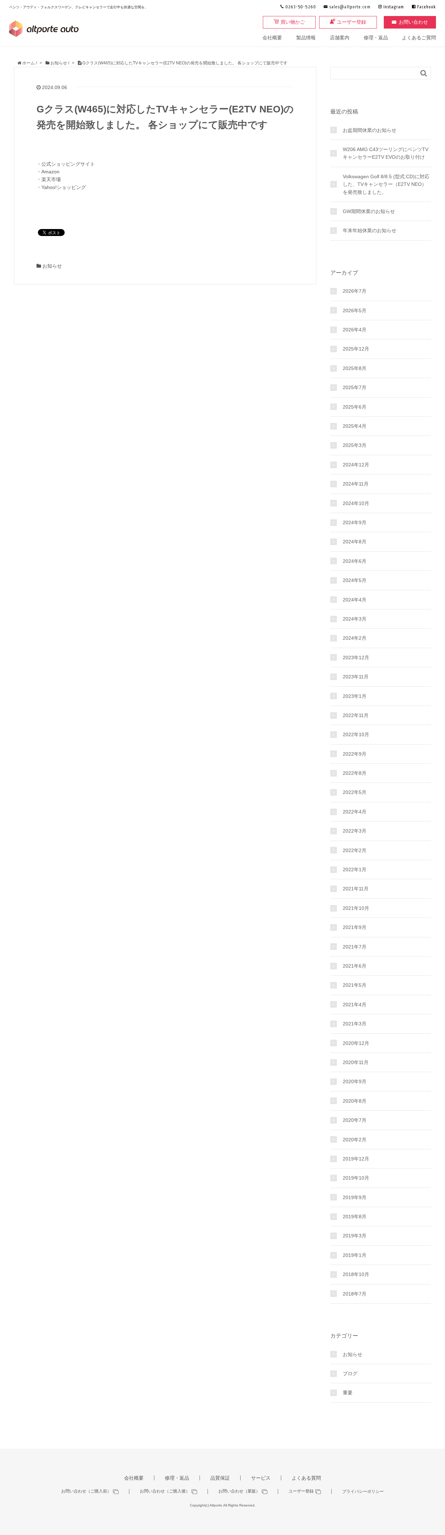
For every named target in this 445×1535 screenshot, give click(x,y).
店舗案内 (339, 37)
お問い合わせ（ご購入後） (165, 1491)
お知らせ (52, 266)
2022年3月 (354, 831)
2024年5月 (354, 580)
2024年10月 (356, 503)
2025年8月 (354, 368)
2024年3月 (354, 619)
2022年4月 (354, 811)
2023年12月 (356, 657)
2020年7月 (354, 1120)
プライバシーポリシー (363, 1491)
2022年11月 (356, 715)
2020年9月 (354, 1081)
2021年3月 (354, 1023)
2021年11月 (356, 888)
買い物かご (293, 22)
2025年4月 (354, 426)
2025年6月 (354, 407)
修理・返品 (376, 37)
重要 (348, 1392)
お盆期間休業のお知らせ (369, 130)
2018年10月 (356, 1274)
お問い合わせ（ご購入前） (86, 1491)
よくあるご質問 (419, 37)
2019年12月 (356, 1159)
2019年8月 (354, 1216)
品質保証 (220, 1477)
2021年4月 (354, 1004)
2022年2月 (354, 850)
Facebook (426, 7)
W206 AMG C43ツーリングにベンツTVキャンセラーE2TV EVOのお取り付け (385, 153)
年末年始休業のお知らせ (369, 230)
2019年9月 (354, 1197)
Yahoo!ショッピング (63, 187)
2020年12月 (356, 1043)
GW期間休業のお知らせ (369, 211)
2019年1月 (354, 1255)
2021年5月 (354, 985)
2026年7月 (354, 291)
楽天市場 (51, 179)
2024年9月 (354, 522)
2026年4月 (354, 329)
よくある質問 (306, 1477)
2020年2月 (354, 1139)
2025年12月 (356, 349)
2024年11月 (356, 484)
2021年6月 (354, 966)
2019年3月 (354, 1235)
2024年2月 (354, 638)
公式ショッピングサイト (68, 164)
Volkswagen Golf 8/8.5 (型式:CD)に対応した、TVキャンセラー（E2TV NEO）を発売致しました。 (386, 184)
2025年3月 (354, 445)
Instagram (393, 7)
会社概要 (272, 37)
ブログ (350, 1373)
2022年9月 (354, 754)
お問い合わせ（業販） (239, 1491)
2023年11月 (356, 676)
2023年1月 (354, 696)
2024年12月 (356, 464)
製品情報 (306, 37)
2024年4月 (354, 600)
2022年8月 (354, 773)
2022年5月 (354, 792)
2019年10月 (356, 1178)
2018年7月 (354, 1294)
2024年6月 (354, 561)
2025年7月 (354, 387)
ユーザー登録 (351, 22)
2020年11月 (356, 1062)
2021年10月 (356, 908)
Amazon (50, 171)
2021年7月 (354, 947)
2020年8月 (354, 1101)
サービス (260, 1477)
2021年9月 (354, 927)
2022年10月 (356, 734)
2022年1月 (354, 869)
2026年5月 (354, 310)
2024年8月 (354, 541)
